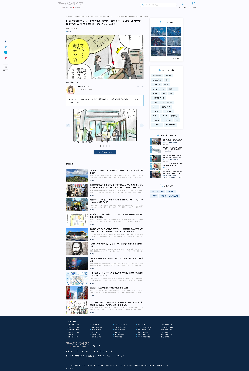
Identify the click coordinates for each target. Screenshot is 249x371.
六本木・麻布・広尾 (97, 327)
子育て (154, 196)
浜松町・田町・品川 (97, 329)
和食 (171, 93)
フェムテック (167, 120)
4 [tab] (109, 146)
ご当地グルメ (166, 107)
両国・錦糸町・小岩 (166, 329)
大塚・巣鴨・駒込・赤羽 (144, 329)
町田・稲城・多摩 (96, 337)
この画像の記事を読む (105, 152)
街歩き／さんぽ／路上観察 (170, 196)
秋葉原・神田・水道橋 (167, 327)
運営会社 (91, 356)
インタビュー (157, 125)
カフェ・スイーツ (158, 89)
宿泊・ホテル (157, 76)
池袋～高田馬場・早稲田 (167, 325)
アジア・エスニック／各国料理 (162, 102)
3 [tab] (106, 146)
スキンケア (156, 111)
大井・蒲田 (95, 332)
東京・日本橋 (95, 325)
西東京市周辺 (118, 337)
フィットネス (168, 111)
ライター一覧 (107, 351)
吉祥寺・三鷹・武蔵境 (144, 334)
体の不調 (174, 116)
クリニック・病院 (158, 191)
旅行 (167, 80)
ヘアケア (164, 116)
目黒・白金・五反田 (120, 329)
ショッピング (157, 80)
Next (142, 125)
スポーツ (171, 191)
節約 (176, 120)
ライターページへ (140, 86)
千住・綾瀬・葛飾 (119, 334)
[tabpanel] (105, 126)
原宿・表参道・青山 (73, 327)
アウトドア (156, 85)
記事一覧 (69, 351)
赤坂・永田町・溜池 (120, 327)
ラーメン (156, 93)
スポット (168, 76)
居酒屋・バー (172, 89)
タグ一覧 (95, 351)
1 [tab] (100, 146)
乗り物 (166, 85)
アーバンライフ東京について (75, 356)
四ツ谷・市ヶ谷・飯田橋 (144, 327)
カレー (155, 107)
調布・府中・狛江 (73, 337)
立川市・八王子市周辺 (144, 337)
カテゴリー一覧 (82, 351)
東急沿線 (117, 332)
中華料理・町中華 (158, 98)
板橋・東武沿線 (96, 334)
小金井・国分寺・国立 (167, 334)
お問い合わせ (120, 356)
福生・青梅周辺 (165, 337)
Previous (68, 125)
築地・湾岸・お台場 (73, 332)
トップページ (70, 16)
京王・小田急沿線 (143, 332)
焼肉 (164, 93)
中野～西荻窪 (164, 332)
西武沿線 (70, 334)
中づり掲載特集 (170, 125)
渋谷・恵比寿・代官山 (121, 325)
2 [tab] (103, 146)
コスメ (155, 116)
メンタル (156, 120)
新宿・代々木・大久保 (144, 325)
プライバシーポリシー (105, 356)
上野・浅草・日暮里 (73, 329)
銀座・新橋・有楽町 (73, 325)
